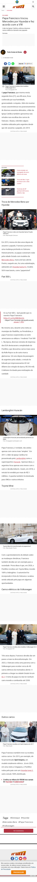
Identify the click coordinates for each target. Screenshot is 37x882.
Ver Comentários (18, 831)
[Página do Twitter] (16, 860)
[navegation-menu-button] (4, 6)
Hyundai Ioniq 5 (27, 770)
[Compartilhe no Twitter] (9, 64)
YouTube (9, 781)
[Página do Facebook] (12, 860)
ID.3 (3, 677)
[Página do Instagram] (24, 860)
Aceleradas (9, 10)
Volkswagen (9, 826)
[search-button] (33, 6)
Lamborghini (21, 458)
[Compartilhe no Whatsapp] (12, 64)
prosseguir (18, 872)
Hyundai (25, 818)
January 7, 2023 (19, 322)
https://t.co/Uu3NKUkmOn (14, 318)
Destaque (15, 818)
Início (3, 10)
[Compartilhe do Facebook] (5, 64)
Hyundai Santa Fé (19, 267)
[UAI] (17, 1)
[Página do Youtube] (20, 860)
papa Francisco (26, 822)
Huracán (17, 462)
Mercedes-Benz (8, 260)
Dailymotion (19, 781)
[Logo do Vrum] (18, 7)
